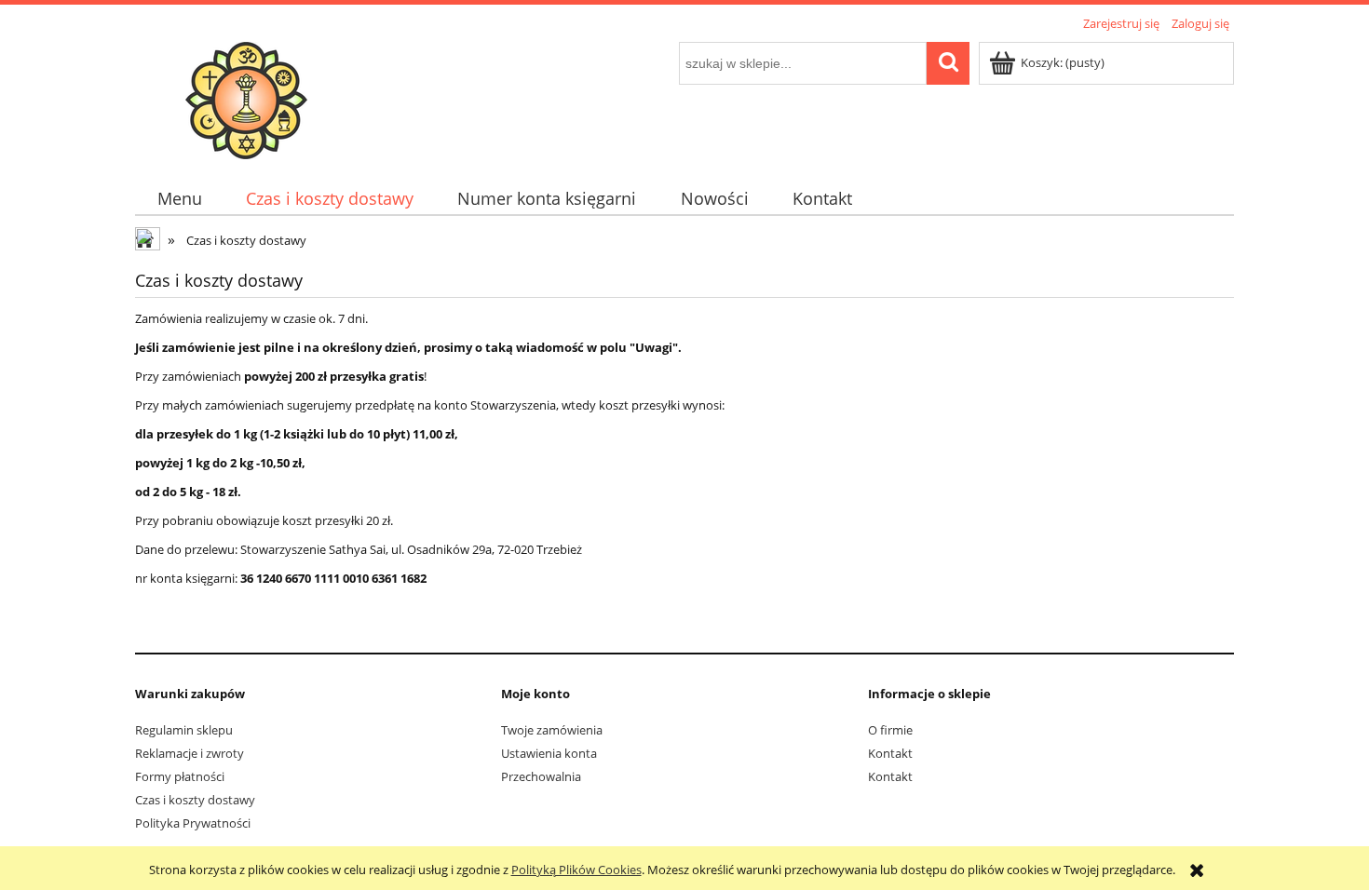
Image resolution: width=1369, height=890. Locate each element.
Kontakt (890, 753)
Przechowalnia (541, 776)
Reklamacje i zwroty (189, 753)
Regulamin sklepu (184, 729)
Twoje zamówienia (552, 729)
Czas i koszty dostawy (195, 799)
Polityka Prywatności (193, 823)
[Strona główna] (246, 98)
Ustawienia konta (549, 753)
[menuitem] (179, 198)
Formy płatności (179, 776)
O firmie (890, 729)
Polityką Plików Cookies (576, 869)
